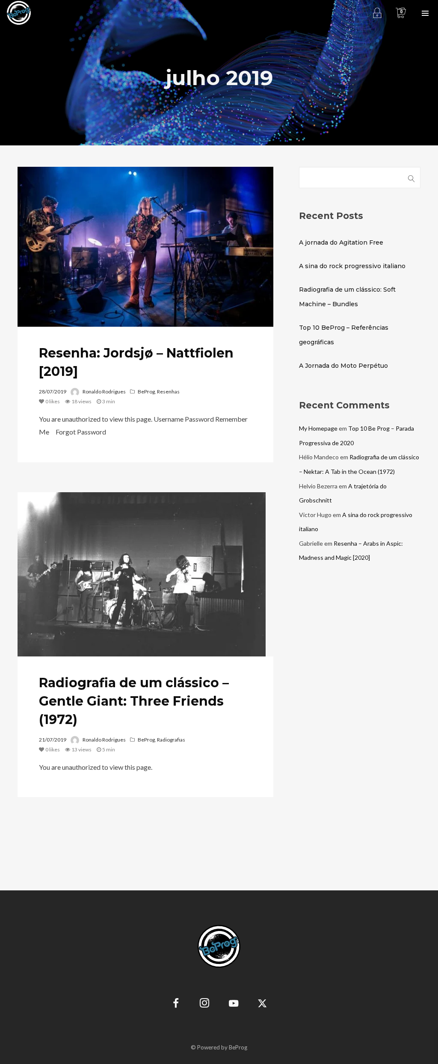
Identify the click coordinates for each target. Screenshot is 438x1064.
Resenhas (168, 391)
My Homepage (318, 428)
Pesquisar (411, 177)
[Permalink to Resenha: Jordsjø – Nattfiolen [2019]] (145, 247)
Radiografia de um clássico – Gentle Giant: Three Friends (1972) (134, 701)
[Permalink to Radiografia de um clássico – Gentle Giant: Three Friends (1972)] (142, 574)
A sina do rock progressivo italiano (352, 266)
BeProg (146, 391)
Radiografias (171, 739)
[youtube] (233, 1008)
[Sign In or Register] (377, 13)
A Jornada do (343, 365)
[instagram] (204, 1004)
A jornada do (341, 242)
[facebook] (176, 1004)
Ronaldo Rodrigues (104, 391)
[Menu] (425, 13)
